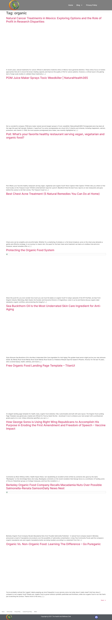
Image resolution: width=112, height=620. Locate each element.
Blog (78, 5)
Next (103, 600)
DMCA (35, 611)
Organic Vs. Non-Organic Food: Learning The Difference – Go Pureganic (53, 544)
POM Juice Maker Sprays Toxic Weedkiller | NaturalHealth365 (47, 77)
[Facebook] (96, 617)
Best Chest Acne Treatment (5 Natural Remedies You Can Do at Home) (53, 193)
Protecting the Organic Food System (30, 250)
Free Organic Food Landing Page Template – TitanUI (40, 365)
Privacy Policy (91, 5)
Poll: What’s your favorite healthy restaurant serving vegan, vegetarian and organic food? (55, 135)
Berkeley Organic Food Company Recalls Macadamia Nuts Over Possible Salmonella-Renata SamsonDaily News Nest (54, 486)
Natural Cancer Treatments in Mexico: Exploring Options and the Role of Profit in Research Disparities (54, 19)
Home (70, 5)
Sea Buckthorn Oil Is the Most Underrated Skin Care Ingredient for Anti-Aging (53, 307)
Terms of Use (9, 611)
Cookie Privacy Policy (27, 611)
